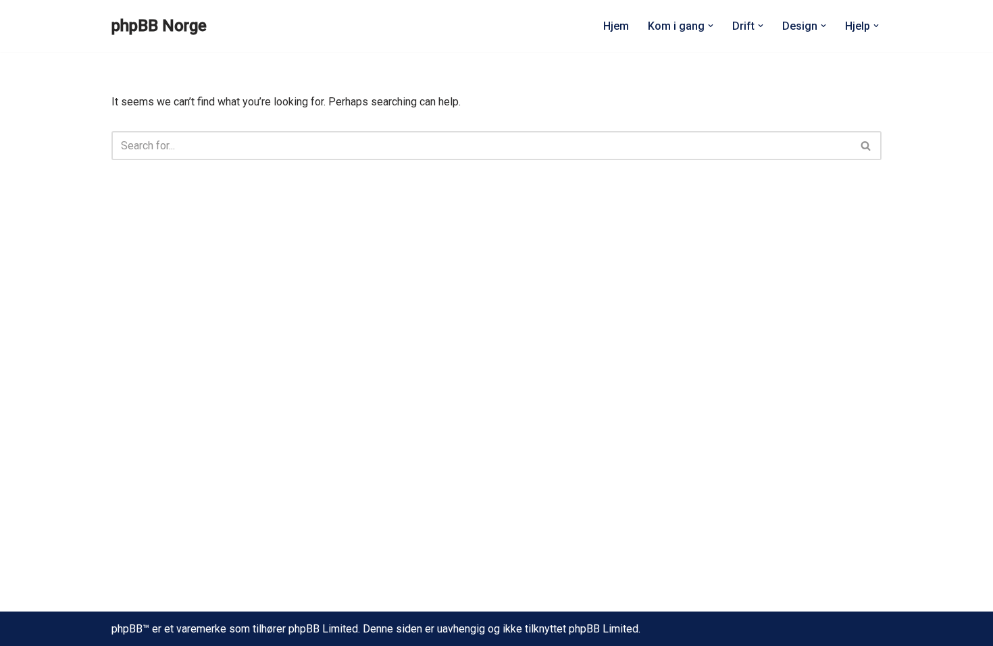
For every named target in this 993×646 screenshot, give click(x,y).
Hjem (616, 26)
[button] (710, 25)
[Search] (866, 145)
